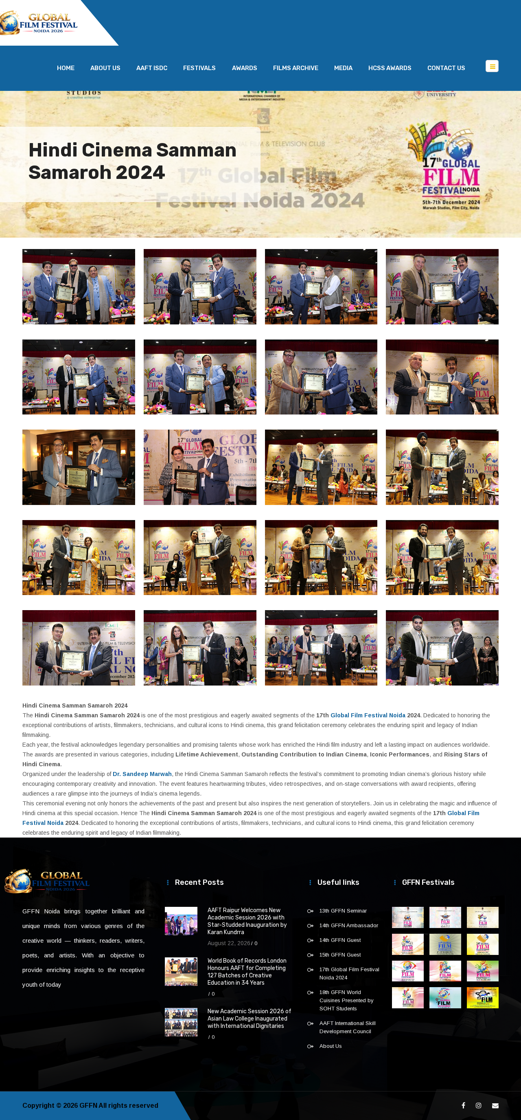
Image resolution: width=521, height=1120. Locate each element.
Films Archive (295, 68)
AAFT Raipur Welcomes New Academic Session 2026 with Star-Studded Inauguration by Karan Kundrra (247, 921)
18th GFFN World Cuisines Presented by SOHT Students (347, 1000)
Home (65, 68)
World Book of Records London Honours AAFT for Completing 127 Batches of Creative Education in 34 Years (247, 971)
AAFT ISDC (151, 68)
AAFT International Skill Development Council (348, 1027)
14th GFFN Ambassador (349, 925)
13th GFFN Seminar (343, 911)
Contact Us (446, 68)
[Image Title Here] (408, 917)
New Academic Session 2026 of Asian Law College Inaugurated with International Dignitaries (249, 1019)
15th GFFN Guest (340, 955)
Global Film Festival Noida (368, 715)
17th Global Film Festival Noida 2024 (349, 973)
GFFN (88, 1105)
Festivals (199, 68)
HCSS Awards (390, 68)
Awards (244, 68)
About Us (105, 68)
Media (343, 68)
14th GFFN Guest (340, 940)
